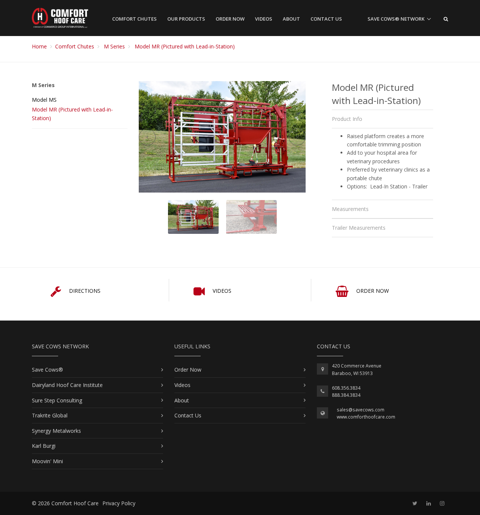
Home (39, 46)
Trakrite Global (50, 415)
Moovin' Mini (47, 461)
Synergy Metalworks (56, 430)
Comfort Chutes (134, 18)
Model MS (44, 99)
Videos (263, 18)
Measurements (350, 208)
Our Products (186, 18)
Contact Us (326, 18)
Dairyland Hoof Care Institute (67, 385)
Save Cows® (47, 369)
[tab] (382, 119)
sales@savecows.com (360, 410)
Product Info (347, 118)
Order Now (230, 18)
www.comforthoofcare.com (366, 417)
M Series (114, 46)
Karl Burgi (44, 445)
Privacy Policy (118, 503)
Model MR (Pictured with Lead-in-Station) (185, 46)
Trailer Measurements (359, 227)
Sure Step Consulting (57, 400)
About (291, 18)
